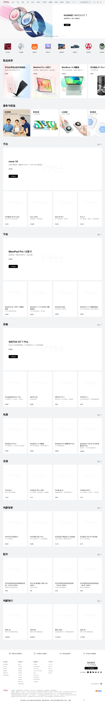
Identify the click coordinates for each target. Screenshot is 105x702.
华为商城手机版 (53, 690)
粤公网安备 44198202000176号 (70, 691)
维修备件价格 (21, 683)
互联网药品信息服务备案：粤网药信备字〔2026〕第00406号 (23, 694)
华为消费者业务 (36, 666)
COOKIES (23, 691)
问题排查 (20, 677)
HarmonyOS (36, 668)
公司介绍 (50, 664)
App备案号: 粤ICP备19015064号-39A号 (68, 694)
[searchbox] (85, 2)
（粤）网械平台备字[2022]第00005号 (64, 693)
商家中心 (50, 668)
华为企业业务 (36, 675)
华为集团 (35, 664)
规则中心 (50, 666)
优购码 (19, 664)
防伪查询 (20, 679)
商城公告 (50, 672)
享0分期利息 (5, 664)
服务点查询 (20, 681)
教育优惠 (20, 668)
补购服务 (20, 670)
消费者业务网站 (19, 690)
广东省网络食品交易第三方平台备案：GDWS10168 (48, 694)
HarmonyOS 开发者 (37, 670)
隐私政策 (13, 691)
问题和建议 (50, 670)
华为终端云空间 (36, 679)
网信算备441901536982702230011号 (19, 696)
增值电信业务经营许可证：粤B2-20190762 (20, 693)
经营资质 (50, 691)
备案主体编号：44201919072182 (37, 693)
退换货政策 (5, 672)
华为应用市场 (36, 677)
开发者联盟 (46, 690)
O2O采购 (5, 668)
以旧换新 (20, 666)
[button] (99, 144)
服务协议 (18, 691)
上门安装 (20, 675)
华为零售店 (35, 681)
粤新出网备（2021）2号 (50, 693)
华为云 (34, 672)
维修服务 (20, 672)
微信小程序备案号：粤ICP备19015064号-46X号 (55, 696)
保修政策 (5, 670)
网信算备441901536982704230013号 (36, 696)
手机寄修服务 (6, 675)
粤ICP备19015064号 (58, 691)
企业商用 (5, 666)
